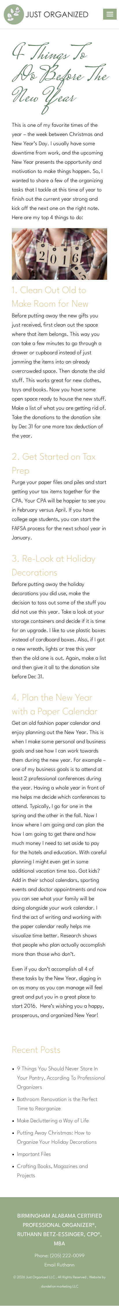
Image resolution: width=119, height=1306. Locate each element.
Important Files (34, 1154)
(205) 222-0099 (67, 1255)
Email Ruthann (59, 1265)
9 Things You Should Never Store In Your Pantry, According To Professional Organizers (61, 1078)
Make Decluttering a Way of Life (53, 1121)
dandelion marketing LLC (59, 1286)
